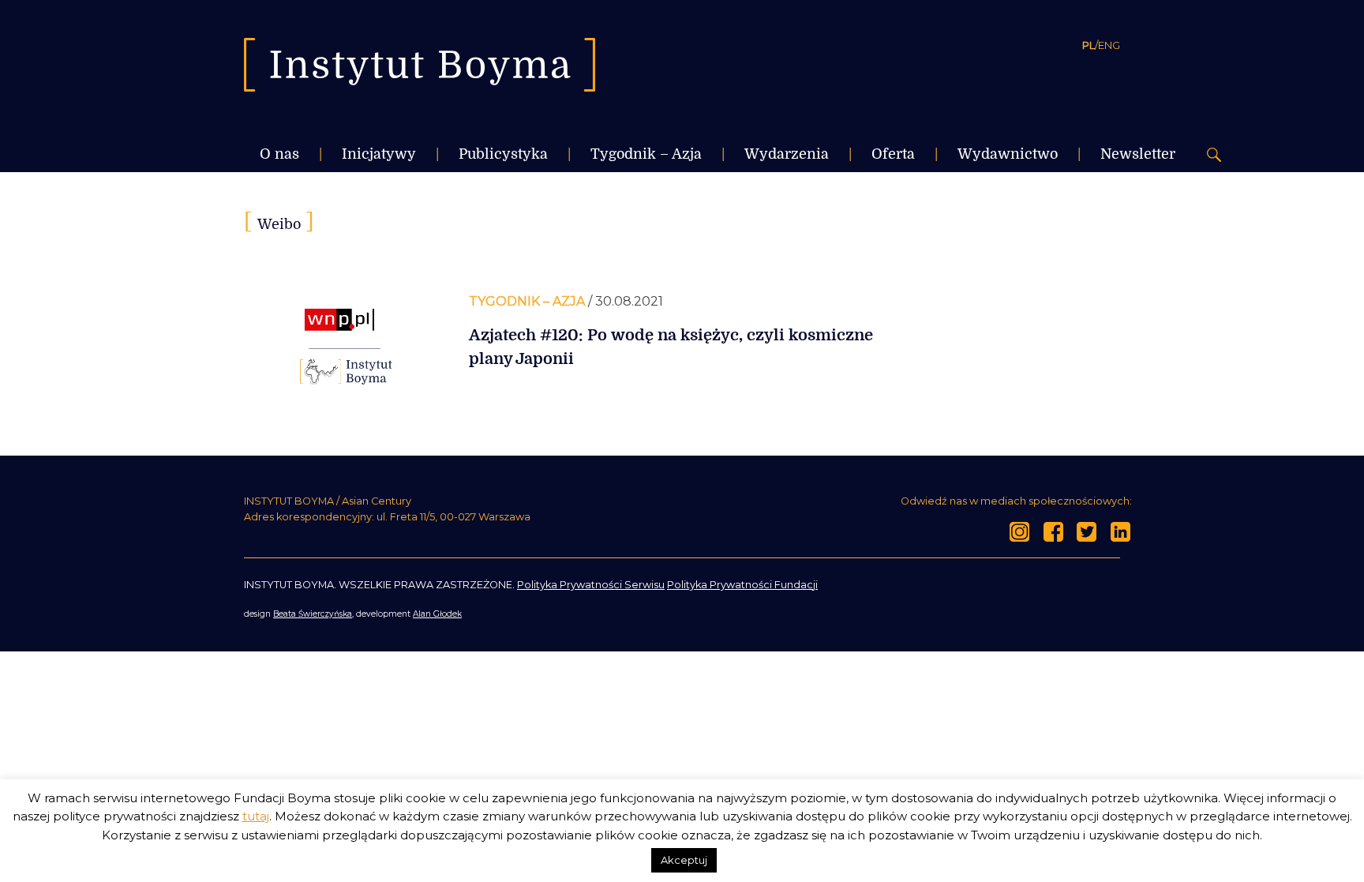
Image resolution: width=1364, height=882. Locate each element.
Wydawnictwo (1007, 154)
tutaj (255, 816)
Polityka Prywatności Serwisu (591, 585)
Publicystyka (503, 154)
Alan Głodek (437, 614)
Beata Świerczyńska (312, 614)
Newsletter (1137, 154)
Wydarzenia (786, 154)
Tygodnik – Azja (646, 154)
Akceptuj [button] (684, 860)
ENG (1109, 45)
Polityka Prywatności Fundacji (742, 585)
